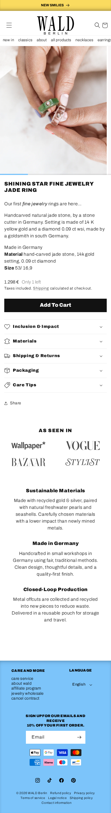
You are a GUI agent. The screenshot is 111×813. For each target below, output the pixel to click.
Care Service (22, 678)
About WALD (21, 683)
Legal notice (57, 798)
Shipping (41, 288)
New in (8, 40)
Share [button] (15, 403)
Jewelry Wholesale (27, 693)
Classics (25, 40)
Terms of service (32, 798)
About (42, 40)
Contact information (56, 802)
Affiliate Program (26, 688)
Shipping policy (81, 798)
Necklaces (84, 40)
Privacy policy (84, 793)
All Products (61, 40)
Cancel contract (25, 698)
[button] (9, 25)
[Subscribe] (79, 737)
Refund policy (60, 793)
